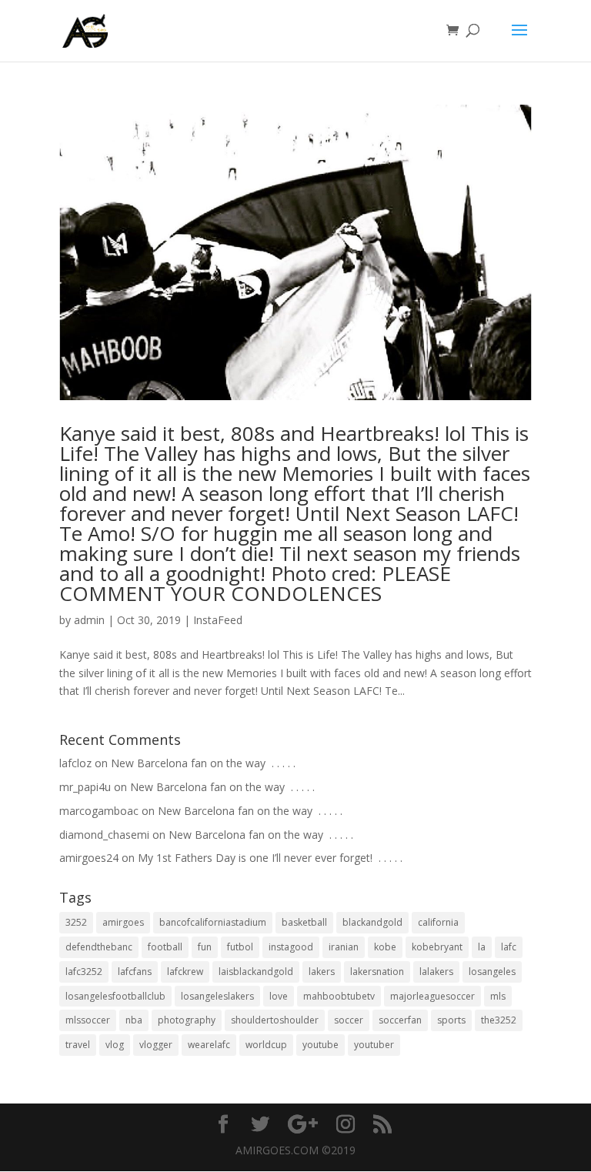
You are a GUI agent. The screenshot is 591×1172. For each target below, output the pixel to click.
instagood (291, 946)
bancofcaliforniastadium (212, 922)
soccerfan (400, 1020)
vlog (114, 1044)
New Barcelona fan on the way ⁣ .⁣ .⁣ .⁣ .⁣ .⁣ (203, 763)
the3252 (498, 1020)
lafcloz (75, 763)
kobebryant (437, 946)
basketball (304, 922)
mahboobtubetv (339, 996)
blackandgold (372, 922)
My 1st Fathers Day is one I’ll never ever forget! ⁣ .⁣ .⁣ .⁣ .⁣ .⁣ (270, 857)
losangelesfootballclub (115, 996)
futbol (240, 946)
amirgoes (123, 922)
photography (186, 1020)
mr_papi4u (85, 787)
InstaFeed (217, 620)
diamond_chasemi (104, 834)
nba (133, 1020)
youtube (320, 1044)
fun (205, 946)
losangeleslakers (217, 996)
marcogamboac (99, 810)
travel (77, 1044)
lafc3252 (83, 971)
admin (89, 620)
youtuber (374, 1044)
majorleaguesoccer (432, 996)
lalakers (436, 971)
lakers (322, 971)
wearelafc (209, 1044)
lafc (508, 946)
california (438, 922)
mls (498, 996)
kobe (385, 946)
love (278, 996)
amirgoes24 (89, 857)
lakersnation (377, 971)
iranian (344, 946)
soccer (348, 1020)
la (482, 946)
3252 (76, 922)
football (165, 946)
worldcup (266, 1044)
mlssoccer (87, 1020)
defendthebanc (98, 946)
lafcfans (135, 971)
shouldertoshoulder (275, 1020)
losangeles (492, 971)
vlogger (155, 1044)
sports (451, 1020)
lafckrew (185, 971)
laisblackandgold (256, 971)
